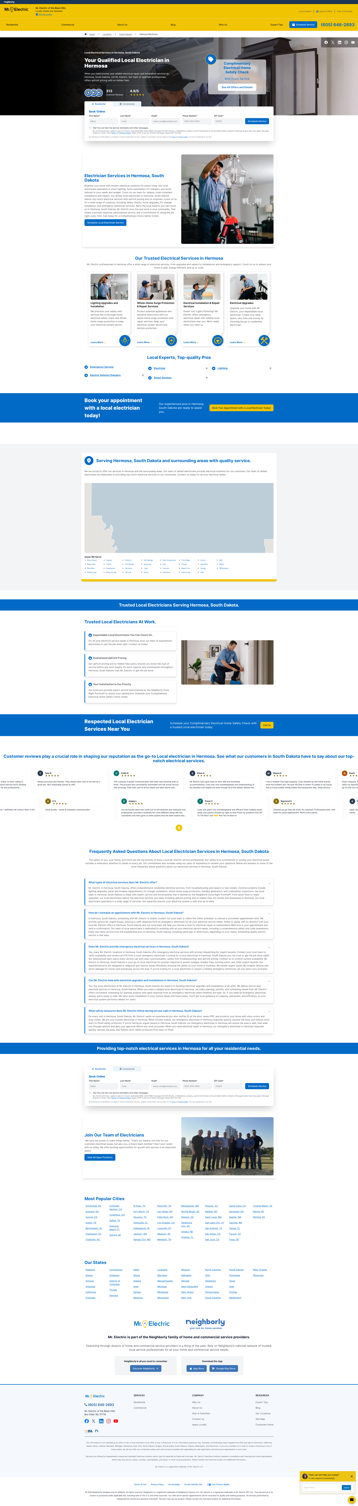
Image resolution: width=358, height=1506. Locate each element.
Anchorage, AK (93, 1205)
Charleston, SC (93, 1233)
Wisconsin (258, 1275)
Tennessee (234, 1275)
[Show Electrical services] (207, 368)
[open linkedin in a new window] (339, 43)
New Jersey (187, 1292)
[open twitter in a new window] (333, 43)
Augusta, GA (92, 1211)
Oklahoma (210, 1280)
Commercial (67, 24)
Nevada (185, 1280)
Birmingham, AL (94, 1228)
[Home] (85, 34)
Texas (232, 1280)
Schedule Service (305, 24)
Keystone (147, 564)
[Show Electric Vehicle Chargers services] (143, 375)
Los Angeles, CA (166, 1222)
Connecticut (115, 1269)
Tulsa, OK (234, 1239)
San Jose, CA (212, 1239)
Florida (113, 1289)
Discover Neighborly (146, 1369)
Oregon (209, 1286)
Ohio (207, 1275)
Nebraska (186, 1275)
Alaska (89, 1275)
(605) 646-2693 (338, 24)
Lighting (223, 368)
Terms (113, 133)
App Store (198, 1369)
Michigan (162, 1286)
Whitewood (223, 568)
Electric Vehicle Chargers (105, 375)
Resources (262, 1395)
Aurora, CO (91, 1217)
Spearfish (204, 564)
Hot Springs (148, 560)
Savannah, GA (236, 1211)
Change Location (45, 14)
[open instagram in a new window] (346, 43)
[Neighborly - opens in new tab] (96, 1431)
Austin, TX (91, 1222)
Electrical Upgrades (242, 303)
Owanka (166, 568)
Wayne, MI (258, 1211)
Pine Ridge (186, 560)
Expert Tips (277, 24)
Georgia (113, 1295)
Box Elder (91, 568)
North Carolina (213, 1269)
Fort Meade (129, 564)
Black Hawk (92, 560)
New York (186, 1297)
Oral (164, 564)
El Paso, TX (139, 1205)
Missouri (185, 1269)
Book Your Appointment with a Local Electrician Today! (241, 407)
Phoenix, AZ (211, 1205)
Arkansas (90, 1286)
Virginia (233, 1292)
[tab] (98, 103)
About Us (122, 24)
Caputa (109, 560)
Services (139, 1395)
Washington (235, 1297)
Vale (202, 572)
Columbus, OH (117, 1214)
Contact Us (198, 1419)
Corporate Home (265, 1424)
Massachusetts (165, 1280)
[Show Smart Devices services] (207, 378)
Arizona (90, 1280)
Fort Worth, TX (141, 1211)
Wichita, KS (259, 1217)
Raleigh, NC (211, 1211)
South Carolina (213, 1297)
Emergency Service (102, 366)
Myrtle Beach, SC (190, 1211)
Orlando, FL (187, 1237)
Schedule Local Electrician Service (105, 222)
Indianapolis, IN (141, 1228)
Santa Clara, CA (237, 1205)
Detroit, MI (115, 1235)
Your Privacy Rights (220, 1484)
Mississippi (163, 1297)
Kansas (137, 1292)
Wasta (221, 564)
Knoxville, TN (164, 1205)
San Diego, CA (213, 1233)
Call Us (267, 725)
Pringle (184, 564)
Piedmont (166, 572)
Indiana (137, 1280)
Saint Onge (186, 572)
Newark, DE (187, 1217)
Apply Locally (199, 1424)
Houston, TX (139, 1217)
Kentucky (138, 1297)
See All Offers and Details (237, 87)
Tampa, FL (234, 1228)
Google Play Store (225, 1369)
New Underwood (169, 560)
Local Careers (305, 11)
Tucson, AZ (235, 1233)
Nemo (146, 572)
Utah (231, 1286)
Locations (107, 34)
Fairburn (128, 560)
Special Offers (325, 11)
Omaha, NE (187, 1231)
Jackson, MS (140, 1233)
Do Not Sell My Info (193, 1484)
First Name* (94, 116)
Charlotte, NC (93, 1239)
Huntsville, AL (140, 1222)
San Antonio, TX (213, 1228)
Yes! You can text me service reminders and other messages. (121, 128)
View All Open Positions (100, 1157)
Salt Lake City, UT (214, 1222)
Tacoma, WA (235, 1222)
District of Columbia (114, 1282)
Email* (154, 116)
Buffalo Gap (91, 572)
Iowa (135, 1286)
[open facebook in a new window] (326, 43)
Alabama (90, 1269)
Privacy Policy (125, 133)
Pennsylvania (212, 1292)
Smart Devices (163, 377)
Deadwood (110, 568)
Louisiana (162, 1269)
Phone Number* (190, 116)
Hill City (128, 572)
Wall (220, 560)
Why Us (223, 24)
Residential (12, 24)
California (91, 1292)
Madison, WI (163, 1233)
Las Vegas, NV (165, 1211)
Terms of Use (140, 1484)
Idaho (136, 1269)
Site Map (260, 1419)
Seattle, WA (235, 1217)
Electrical (159, 368)
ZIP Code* (218, 116)
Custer (108, 564)
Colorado (91, 1297)
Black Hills (91, 564)
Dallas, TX (114, 1220)
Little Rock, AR (165, 1217)
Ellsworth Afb (111, 572)
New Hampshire (189, 1286)
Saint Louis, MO (213, 1217)
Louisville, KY (164, 1228)
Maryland (162, 1275)
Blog (173, 24)
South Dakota (125, 34)
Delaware (114, 1275)
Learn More (97, 342)
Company (198, 1395)
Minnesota (162, 1292)
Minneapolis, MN (190, 1205)
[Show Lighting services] (270, 368)
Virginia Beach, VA (262, 1205)
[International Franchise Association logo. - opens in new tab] (89, 1431)
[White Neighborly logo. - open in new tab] (9, 2)
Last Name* (125, 116)
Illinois (136, 1275)
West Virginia (260, 1269)
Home (92, 34)
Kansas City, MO (142, 1239)
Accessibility (174, 1484)
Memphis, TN (164, 1239)
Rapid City (186, 568)
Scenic (203, 560)
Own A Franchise (344, 11)
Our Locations (263, 1413)
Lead (146, 568)
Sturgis (203, 568)
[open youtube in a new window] (353, 43)
